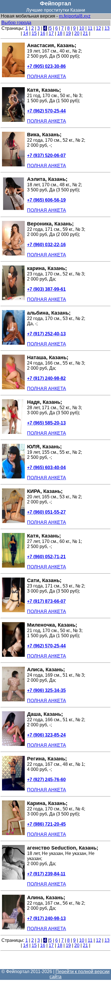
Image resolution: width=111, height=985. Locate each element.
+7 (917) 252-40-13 (46, 333)
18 (59, 33)
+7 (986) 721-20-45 (46, 824)
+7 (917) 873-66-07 (46, 601)
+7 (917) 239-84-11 (46, 873)
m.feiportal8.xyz (75, 16)
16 (42, 33)
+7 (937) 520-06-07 (46, 155)
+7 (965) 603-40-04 (46, 467)
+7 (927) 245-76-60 (46, 779)
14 (25, 33)
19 (68, 33)
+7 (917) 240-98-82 (46, 378)
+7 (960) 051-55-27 (46, 512)
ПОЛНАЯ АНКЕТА (46, 76)
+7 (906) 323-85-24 (46, 735)
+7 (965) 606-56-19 (46, 200)
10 (81, 28)
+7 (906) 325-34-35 (46, 690)
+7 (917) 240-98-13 (46, 918)
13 (107, 28)
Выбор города (16, 22)
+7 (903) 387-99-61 (46, 289)
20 (76, 33)
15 (34, 33)
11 (90, 28)
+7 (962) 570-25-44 (46, 110)
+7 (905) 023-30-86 (46, 66)
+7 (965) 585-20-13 (46, 423)
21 (85, 33)
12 (98, 28)
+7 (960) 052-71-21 (46, 556)
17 (51, 33)
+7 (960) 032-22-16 (46, 244)
